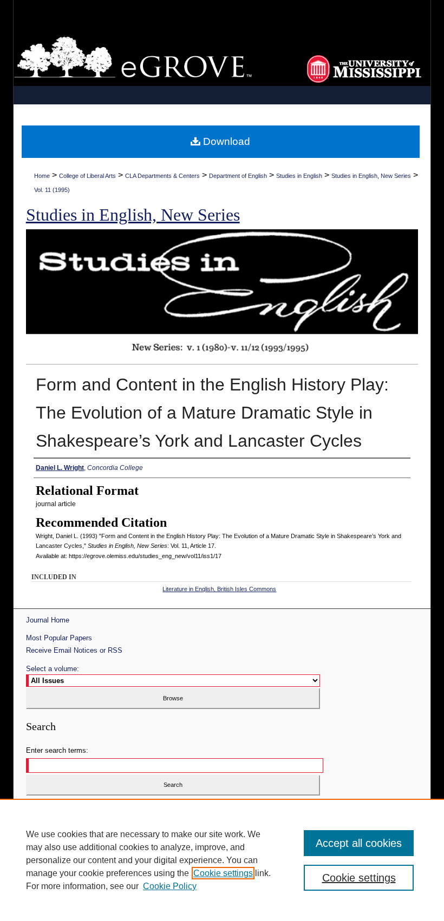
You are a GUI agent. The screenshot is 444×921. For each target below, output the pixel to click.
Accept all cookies (359, 843)
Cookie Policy (170, 886)
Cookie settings (223, 873)
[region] (222, 860)
